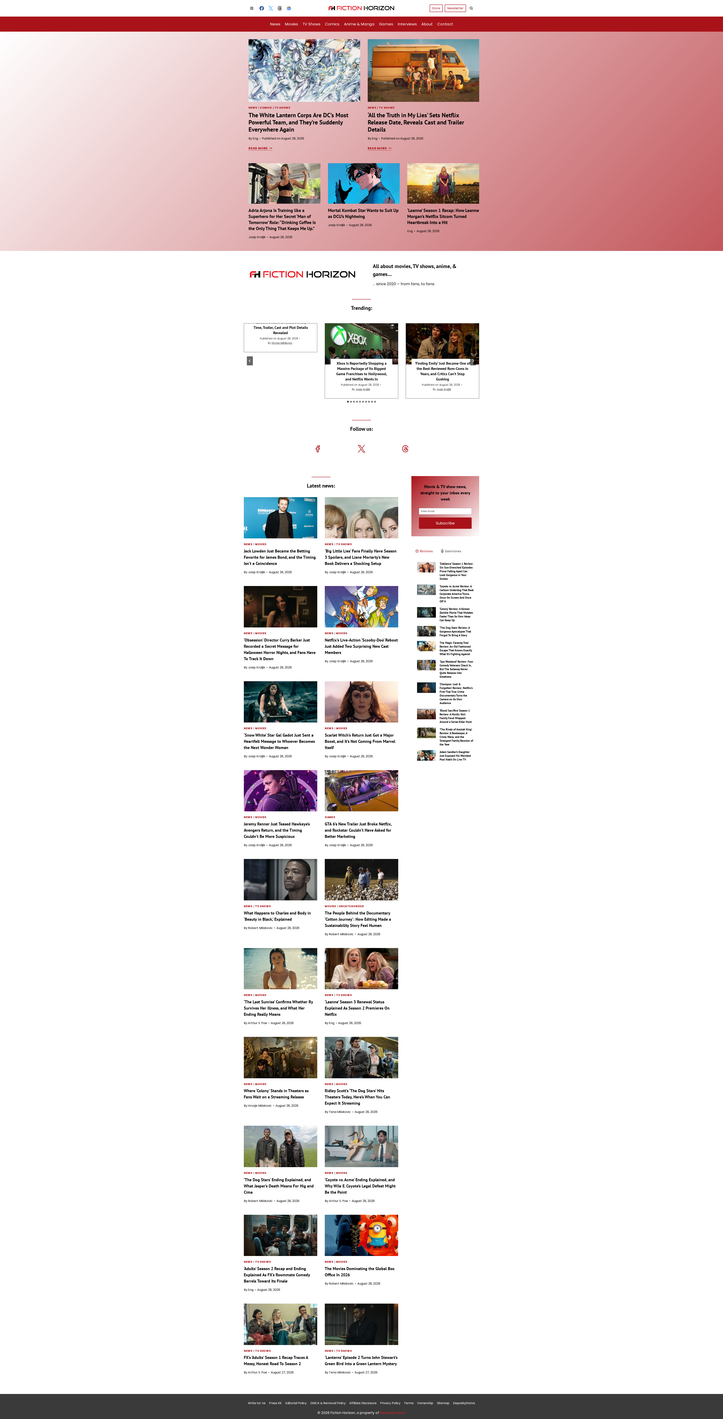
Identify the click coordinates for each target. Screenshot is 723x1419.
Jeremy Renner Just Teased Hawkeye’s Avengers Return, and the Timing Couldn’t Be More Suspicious (277, 830)
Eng (255, 138)
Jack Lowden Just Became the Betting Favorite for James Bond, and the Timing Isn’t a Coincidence (280, 557)
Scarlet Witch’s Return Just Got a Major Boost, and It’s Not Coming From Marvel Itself (360, 741)
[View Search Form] (471, 8)
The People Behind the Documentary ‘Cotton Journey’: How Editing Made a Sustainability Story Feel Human (358, 919)
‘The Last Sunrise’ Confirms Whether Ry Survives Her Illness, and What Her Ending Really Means (278, 1008)
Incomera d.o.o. (393, 1412)
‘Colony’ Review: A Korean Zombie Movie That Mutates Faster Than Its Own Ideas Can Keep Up (456, 614)
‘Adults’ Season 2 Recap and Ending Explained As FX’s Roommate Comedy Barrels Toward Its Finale (277, 1275)
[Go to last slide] (250, 360)
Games (386, 24)
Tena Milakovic (340, 1112)
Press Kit (275, 1403)
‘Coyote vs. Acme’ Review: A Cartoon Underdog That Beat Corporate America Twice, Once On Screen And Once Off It (457, 594)
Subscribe (445, 523)
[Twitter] (270, 8)
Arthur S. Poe (257, 1023)
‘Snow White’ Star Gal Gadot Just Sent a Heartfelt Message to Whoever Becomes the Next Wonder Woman (279, 741)
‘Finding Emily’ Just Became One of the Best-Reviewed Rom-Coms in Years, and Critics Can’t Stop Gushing (442, 371)
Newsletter (455, 8)
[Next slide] (473, 360)
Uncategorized (351, 906)
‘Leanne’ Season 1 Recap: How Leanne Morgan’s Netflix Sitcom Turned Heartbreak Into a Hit (443, 216)
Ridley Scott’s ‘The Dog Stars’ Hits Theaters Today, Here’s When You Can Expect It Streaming (357, 1097)
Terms (409, 1403)
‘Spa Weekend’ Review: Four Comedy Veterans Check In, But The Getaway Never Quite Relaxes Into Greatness (456, 669)
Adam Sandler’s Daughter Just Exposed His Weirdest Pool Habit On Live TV (455, 755)
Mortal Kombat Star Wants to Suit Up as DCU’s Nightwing (363, 213)
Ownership (425, 1403)
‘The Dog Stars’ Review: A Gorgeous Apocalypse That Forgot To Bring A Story (455, 631)
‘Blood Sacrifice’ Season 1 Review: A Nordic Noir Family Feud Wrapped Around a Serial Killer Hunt (456, 716)
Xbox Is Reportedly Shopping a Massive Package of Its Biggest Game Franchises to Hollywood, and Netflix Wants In (361, 371)
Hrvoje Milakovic (282, 343)
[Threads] (279, 8)
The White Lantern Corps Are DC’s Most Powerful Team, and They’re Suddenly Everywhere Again (298, 122)
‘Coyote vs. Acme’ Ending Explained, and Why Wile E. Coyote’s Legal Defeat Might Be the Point (360, 1186)
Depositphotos (464, 1403)
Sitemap (443, 1403)
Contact (445, 24)
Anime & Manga (359, 24)
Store (436, 8)
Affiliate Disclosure (363, 1403)
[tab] (348, 402)
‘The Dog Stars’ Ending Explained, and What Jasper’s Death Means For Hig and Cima (279, 1186)
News (275, 24)
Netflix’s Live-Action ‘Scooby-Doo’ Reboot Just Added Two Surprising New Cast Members (361, 646)
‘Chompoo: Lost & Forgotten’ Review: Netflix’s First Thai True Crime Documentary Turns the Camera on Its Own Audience (456, 693)
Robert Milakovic (260, 928)
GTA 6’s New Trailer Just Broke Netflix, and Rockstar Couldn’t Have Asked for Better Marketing (358, 830)
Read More (260, 148)
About (427, 24)
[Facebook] (261, 8)
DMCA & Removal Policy (328, 1403)
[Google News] (288, 8)
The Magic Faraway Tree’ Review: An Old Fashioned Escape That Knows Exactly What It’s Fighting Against (456, 648)
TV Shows (311, 24)
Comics (332, 24)
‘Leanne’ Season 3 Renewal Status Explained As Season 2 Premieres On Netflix (357, 1008)
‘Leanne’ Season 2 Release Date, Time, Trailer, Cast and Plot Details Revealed (280, 327)
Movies (291, 24)
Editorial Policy (296, 1403)
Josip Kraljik (257, 237)
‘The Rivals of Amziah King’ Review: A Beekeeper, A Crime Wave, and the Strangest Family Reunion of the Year (456, 737)
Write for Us (256, 1403)
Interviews (407, 24)
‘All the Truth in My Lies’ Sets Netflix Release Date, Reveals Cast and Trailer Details (416, 122)
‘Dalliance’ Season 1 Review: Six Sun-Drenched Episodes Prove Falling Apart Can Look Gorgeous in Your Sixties (456, 571)
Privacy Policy (390, 1403)
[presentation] (304, 70)
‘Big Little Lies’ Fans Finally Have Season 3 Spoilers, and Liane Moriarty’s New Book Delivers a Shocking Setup (361, 557)
